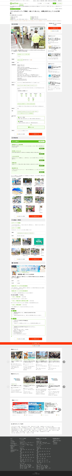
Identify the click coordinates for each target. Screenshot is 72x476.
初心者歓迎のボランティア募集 (44, 431)
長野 (32, 454)
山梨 (30, 454)
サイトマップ (12, 442)
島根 (25, 459)
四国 (37, 457)
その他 (33, 467)
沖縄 (40, 462)
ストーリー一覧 (13, 444)
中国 (20, 458)
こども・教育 (24, 464)
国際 (20, 464)
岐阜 (21, 455)
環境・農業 (29, 465)
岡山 (28, 459)
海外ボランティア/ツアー (23, 443)
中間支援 (29, 467)
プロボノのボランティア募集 (16, 426)
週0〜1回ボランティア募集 (34, 431)
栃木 (23, 452)
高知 (44, 458)
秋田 (31, 449)
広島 (30, 459)
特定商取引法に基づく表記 (14, 450)
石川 (25, 454)
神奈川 (19, 59)
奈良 (33, 457)
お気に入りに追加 (21, 134)
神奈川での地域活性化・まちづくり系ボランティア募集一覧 (31, 6)
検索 (54, 3)
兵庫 (31, 457)
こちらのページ (19, 130)
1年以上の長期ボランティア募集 (24, 431)
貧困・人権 (21, 466)
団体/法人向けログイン (56, 439)
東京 (32, 452)
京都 (26, 457)
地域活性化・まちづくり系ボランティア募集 (47, 426)
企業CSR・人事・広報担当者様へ (52, 0)
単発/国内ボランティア (23, 442)
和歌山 (21, 457)
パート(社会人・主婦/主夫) (46, 443)
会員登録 (46, 0)
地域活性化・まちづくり (23, 465)
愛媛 (42, 458)
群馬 (25, 452)
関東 (20, 451)
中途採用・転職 (44, 442)
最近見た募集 (42, 0)
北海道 (21, 449)
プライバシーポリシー (14, 449)
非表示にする (41, 141)
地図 (31, 59)
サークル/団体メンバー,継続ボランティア (26, 444)
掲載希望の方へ (60, 0)
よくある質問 (12, 441)
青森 (24, 449)
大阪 (28, 457)
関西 (20, 456)
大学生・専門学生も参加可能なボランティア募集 (53, 427)
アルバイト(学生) (39, 443)
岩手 (26, 449)
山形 (33, 449)
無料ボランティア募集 (27, 430)
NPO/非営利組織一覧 (14, 443)
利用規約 (12, 448)
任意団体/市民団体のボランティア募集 (17, 430)
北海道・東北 (22, 448)
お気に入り (38, 0)
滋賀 (24, 457)
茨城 (21, 452)
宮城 (28, 449)
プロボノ (28, 445)
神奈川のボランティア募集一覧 (17, 6)
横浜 (21, 59)
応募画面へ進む (36, 134)
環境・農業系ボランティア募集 (16, 427)
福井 (28, 454)
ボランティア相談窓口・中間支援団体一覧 (14, 445)
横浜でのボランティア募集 (35, 426)
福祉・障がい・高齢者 (27, 466)
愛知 (25, 455)
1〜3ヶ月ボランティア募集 (47, 430)
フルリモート (38, 446)
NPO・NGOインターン (31, 442)
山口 (21, 459)
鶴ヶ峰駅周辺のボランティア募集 (27, 427)
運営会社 (12, 447)
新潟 (21, 454)
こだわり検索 (59, 3)
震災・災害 (29, 464)
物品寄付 (32, 445)
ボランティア (21, 3)
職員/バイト (26, 3)
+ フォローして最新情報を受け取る (23, 272)
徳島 (37, 458)
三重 (28, 455)
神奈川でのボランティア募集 (25, 426)
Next (63, 361)
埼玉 (28, 452)
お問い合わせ (12, 446)
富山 (23, 454)
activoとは (34, 0)
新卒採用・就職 (39, 442)
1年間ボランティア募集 (15, 431)
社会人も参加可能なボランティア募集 (38, 427)
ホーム (11, 6)
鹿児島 (38, 462)
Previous (8, 361)
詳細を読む (41, 148)
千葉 (30, 452)
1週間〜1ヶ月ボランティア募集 (36, 430)
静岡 (23, 455)
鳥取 (23, 459)
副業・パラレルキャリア (40, 444)
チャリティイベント (23, 445)
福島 (21, 450)
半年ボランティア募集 (55, 430)
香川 (40, 458)
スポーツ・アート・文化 (23, 467)
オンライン (21, 447)
